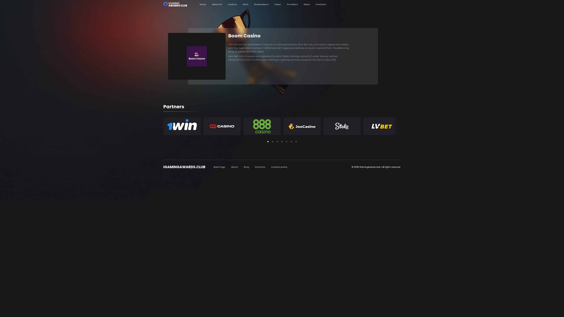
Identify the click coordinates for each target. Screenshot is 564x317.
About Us (217, 4)
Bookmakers (261, 4)
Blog (246, 167)
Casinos (232, 4)
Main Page (219, 167)
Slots (245, 4)
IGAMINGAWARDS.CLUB (184, 167)
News (307, 4)
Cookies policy (279, 167)
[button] (267, 141)
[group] (182, 126)
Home (203, 4)
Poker (278, 4)
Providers (292, 4)
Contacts (321, 4)
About (234, 167)
